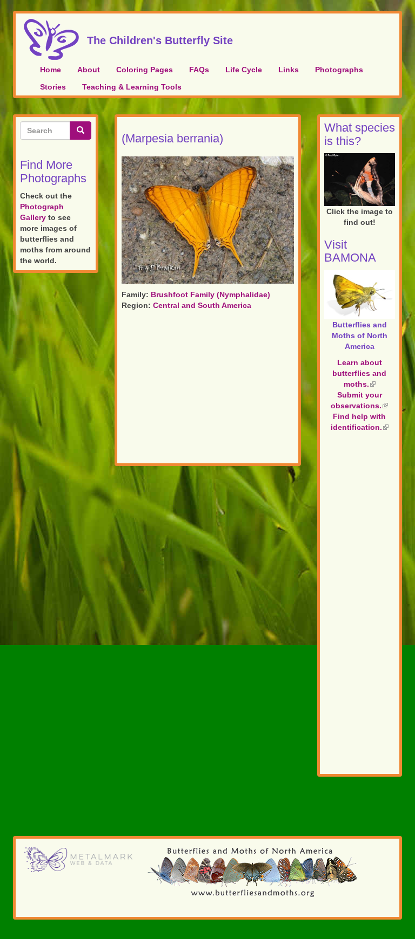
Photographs (339, 69)
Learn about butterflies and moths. (359, 373)
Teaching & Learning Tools (132, 87)
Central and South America (202, 305)
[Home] (55, 39)
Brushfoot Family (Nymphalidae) (210, 294)
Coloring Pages (144, 69)
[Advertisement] (208, 388)
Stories (53, 87)
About (88, 69)
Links (288, 69)
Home (50, 69)
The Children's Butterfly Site (160, 39)
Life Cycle (243, 69)
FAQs (199, 69)
